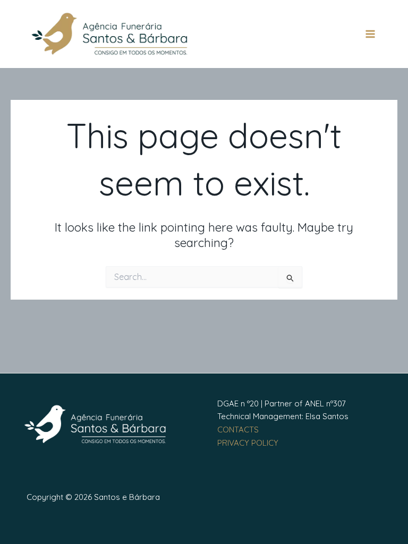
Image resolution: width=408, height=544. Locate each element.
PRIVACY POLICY (247, 443)
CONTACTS (238, 429)
